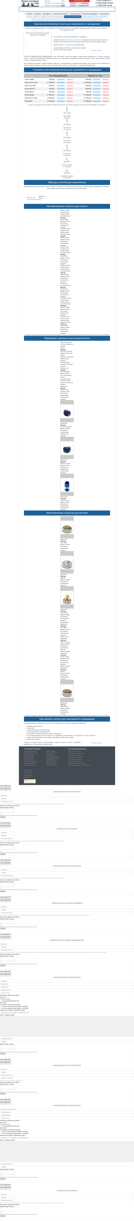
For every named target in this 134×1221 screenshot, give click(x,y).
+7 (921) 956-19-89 (104, 5)
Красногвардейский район (31, 761)
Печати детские (57, 20)
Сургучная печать (81, 20)
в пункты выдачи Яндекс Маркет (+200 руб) (15, 1008)
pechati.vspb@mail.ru (74, 40)
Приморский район (51, 759)
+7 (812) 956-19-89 (104, 3)
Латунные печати (69, 20)
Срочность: (4, 997)
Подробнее (61, 79)
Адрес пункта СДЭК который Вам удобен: (13, 1010)
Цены (63, 1)
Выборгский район (29, 754)
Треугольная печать (101, 16)
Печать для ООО (28, 770)
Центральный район (51, 765)
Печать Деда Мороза (95, 20)
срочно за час (6, 999)
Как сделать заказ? (58, 3)
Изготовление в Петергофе (75, 759)
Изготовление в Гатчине (74, 751)
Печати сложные (88, 16)
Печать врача (27, 773)
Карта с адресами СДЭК (7, 1015)
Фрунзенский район (51, 763)
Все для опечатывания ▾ (90, 14)
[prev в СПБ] (42, 196)
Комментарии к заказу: (7, 807)
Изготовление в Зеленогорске (76, 753)
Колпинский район (29, 759)
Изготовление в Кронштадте (75, 757)
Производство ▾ (105, 14)
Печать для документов (55, 16)
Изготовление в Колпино (74, 755)
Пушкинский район (51, 761)
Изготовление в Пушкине (74, 761)
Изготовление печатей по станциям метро (79, 765)
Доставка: (3, 1002)
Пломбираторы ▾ (75, 14)
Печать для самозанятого (73, 16)
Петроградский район (52, 756)
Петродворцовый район (52, 758)
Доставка (48, 3)
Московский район (51, 753)
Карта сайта (27, 777)
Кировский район (28, 758)
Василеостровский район (30, 753)
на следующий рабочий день (10, 1001)
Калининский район (29, 756)
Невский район (50, 754)
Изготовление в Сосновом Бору (76, 763)
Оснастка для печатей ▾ (60, 14)
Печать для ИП (28, 772)
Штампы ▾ (38, 14)
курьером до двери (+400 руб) (11, 1004)
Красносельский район (30, 763)
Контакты (48, 1)
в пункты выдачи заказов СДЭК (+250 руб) (15, 1006)
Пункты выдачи (28, 775)
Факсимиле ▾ (47, 14)
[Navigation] (107, 9)
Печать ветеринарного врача (41, 20)
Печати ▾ (29, 14)
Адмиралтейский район (30, 751)
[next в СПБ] (42, 198)
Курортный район (50, 751)
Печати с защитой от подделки (36, 16)
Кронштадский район (29, 765)
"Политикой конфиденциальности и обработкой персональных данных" (21, 815)
